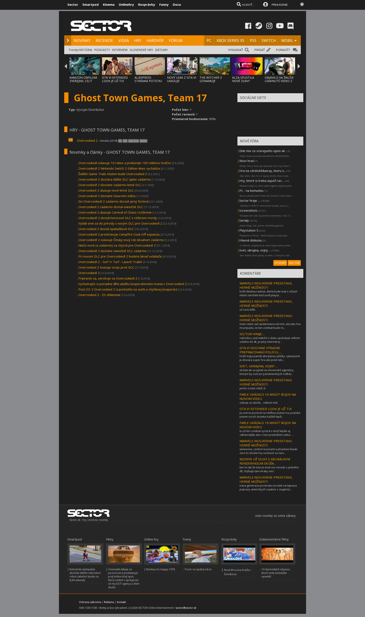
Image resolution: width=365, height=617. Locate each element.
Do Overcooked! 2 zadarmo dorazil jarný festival (113, 201)
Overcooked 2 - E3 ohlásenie (99, 295)
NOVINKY (82, 40)
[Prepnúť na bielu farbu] (302, 4)
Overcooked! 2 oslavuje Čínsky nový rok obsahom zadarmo (121, 240)
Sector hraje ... (249, 200)
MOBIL (287, 40)
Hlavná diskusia (250, 240)
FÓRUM (175, 40)
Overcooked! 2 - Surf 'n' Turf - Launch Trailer (110, 262)
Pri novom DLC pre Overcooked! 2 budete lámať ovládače (120, 256)
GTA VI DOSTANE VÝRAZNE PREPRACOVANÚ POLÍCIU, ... (261, 350)
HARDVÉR (155, 40)
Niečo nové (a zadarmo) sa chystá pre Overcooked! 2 (117, 245)
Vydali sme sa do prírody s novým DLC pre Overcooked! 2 (120, 223)
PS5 (253, 40)
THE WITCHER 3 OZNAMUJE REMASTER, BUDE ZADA (212, 82)
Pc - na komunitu (251, 190)
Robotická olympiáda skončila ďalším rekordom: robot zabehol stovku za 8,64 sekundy (85, 575)
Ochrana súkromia (90, 602)
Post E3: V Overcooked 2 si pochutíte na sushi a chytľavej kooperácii (127, 289)
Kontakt (121, 602)
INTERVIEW (120, 50)
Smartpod (90, 4)
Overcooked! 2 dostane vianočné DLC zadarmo (112, 251)
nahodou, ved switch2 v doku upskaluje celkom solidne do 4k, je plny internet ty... (270, 340)
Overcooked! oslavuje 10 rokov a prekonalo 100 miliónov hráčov (124, 163)
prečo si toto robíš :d (252, 388)
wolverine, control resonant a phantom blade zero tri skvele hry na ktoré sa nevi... (268, 451)
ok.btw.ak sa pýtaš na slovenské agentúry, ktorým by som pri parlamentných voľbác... (267, 372)
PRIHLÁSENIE (280, 5)
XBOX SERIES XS (230, 40)
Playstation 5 (248, 230)
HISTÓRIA (85, 50)
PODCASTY (102, 50)
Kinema (108, 4)
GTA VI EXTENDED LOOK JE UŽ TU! (115, 79)
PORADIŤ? (283, 50)
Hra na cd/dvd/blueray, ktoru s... (262, 171)
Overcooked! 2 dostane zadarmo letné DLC (109, 185)
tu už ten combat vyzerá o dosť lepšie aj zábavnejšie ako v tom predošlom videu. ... (267, 433)
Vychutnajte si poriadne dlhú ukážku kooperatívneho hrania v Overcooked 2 (132, 284)
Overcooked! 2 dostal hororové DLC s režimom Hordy (117, 218)
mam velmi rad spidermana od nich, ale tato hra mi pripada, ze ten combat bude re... (270, 326)
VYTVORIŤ (280, 263)
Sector (72, 4)
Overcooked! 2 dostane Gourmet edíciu (107, 196)
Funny (164, 4)
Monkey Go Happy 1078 (160, 569)
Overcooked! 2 (89, 273)
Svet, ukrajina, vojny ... (255, 250)
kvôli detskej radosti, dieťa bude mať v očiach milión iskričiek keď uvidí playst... (268, 293)
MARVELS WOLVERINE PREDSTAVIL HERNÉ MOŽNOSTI (266, 285)
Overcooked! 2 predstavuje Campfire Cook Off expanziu (119, 234)
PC (209, 40)
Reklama (109, 602)
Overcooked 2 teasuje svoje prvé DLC (106, 267)
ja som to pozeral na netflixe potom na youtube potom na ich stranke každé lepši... (270, 414)
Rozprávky (146, 4)
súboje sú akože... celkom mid (259, 402)
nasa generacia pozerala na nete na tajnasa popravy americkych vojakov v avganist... (268, 487)
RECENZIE (104, 40)
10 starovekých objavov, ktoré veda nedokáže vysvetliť (275, 573)
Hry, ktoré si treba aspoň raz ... (262, 180)
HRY (137, 40)
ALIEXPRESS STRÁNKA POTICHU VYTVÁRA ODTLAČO (148, 80)
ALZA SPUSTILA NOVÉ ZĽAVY (243, 79)
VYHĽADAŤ (235, 50)
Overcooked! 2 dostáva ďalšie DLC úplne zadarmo (114, 179)
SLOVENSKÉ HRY (141, 50)
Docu (177, 4)
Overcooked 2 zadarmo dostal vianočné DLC (110, 207)
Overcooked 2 (87, 140)
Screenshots (248, 210)
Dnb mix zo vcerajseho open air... (263, 151)
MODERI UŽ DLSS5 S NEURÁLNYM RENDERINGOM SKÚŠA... (265, 461)
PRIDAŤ (259, 50)
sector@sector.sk (186, 608)
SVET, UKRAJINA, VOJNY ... (258, 366)
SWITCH (268, 40)
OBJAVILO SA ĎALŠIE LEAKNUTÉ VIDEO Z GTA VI (279, 80)
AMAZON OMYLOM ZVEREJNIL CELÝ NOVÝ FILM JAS (83, 80)
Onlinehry (126, 4)
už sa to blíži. (248, 309)
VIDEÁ (123, 40)
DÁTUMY (161, 50)
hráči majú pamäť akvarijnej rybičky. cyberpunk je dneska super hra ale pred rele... (270, 358)
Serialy (244, 220)
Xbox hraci (246, 161)
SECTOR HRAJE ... (252, 334)
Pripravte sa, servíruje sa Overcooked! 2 (107, 278)
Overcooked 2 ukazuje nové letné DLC (106, 190)
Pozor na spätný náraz (198, 569)
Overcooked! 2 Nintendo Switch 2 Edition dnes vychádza (119, 168)
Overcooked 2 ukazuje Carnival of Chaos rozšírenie (115, 212)
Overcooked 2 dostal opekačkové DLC (106, 229)
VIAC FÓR (294, 263)
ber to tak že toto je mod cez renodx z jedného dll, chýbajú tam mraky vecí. (269, 469)
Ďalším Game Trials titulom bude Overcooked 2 (112, 174)
